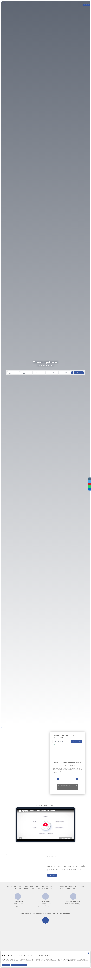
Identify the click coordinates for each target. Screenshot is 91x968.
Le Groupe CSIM (22, 5)
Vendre (40, 5)
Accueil (28, 5)
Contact (59, 5)
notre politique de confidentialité (24, 961)
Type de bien (23, 372)
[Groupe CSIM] (8, 5)
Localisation (36, 372)
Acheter (32, 5)
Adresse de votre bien (63, 788)
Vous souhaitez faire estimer (64, 785)
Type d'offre (10, 372)
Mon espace (65, 5)
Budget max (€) (50, 372)
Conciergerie (46, 5)
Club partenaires (53, 5)
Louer (36, 5)
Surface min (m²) (63, 372)
